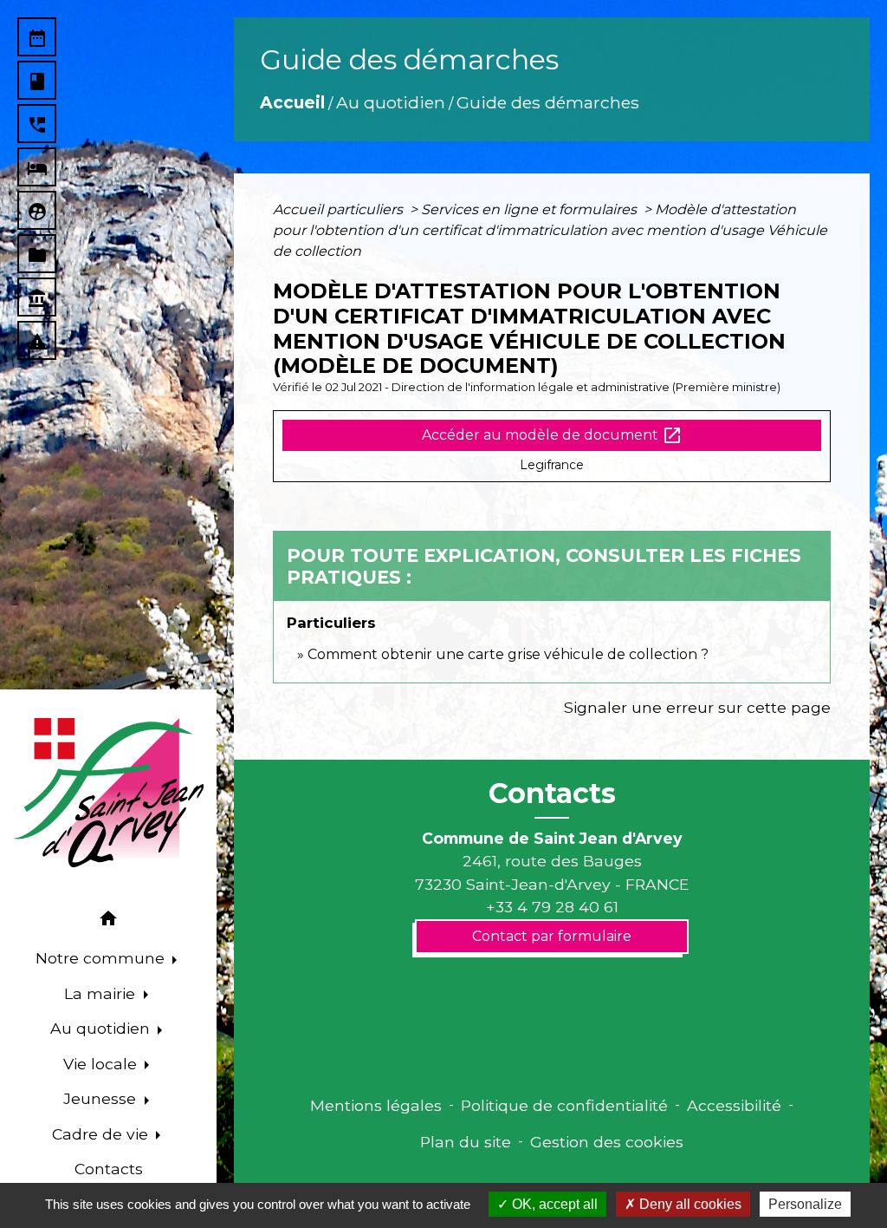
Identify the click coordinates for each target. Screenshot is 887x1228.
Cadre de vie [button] (102, 1134)
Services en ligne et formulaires (530, 209)
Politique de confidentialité (564, 1105)
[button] (108, 921)
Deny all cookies (688, 1204)
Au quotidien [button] (102, 1028)
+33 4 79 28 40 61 (552, 907)
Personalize (805, 1204)
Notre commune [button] (102, 958)
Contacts (552, 793)
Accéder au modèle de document (552, 435)
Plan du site (465, 1142)
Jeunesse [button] (101, 1098)
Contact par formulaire (551, 936)
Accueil (292, 102)
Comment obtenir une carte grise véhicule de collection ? (508, 654)
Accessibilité (734, 1105)
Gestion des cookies (606, 1142)
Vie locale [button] (102, 1064)
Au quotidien (390, 102)
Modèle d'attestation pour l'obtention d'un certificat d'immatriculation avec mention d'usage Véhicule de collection (550, 230)
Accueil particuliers (339, 209)
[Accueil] (108, 793)
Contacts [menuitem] (108, 1168)
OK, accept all (553, 1204)
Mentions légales (376, 1105)
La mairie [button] (101, 993)
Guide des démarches (547, 102)
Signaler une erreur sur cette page (697, 707)
